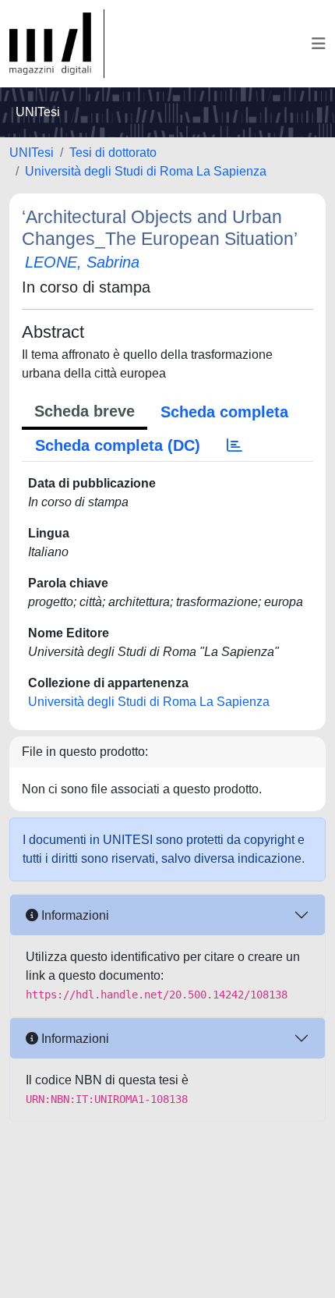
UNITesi (31, 152)
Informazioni (73, 915)
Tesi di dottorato (113, 152)
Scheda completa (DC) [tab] (117, 445)
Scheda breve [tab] (84, 411)
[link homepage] (56, 43)
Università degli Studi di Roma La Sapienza (145, 171)
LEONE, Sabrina (82, 262)
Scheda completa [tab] (224, 411)
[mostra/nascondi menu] (319, 43)
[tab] (234, 445)
